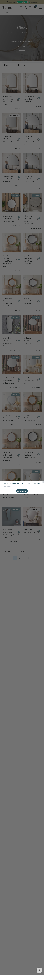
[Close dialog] (43, 482)
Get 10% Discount (22, 491)
